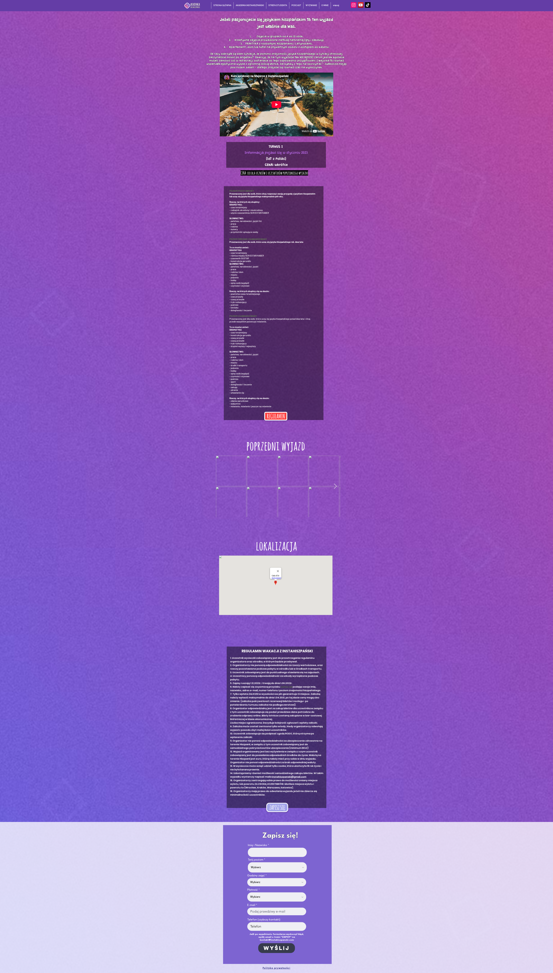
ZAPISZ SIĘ (286, 686)
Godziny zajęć (256, 875)
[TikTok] (368, 5)
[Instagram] (353, 5)
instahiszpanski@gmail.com (289, 776)
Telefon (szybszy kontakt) (263, 919)
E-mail (251, 905)
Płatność (252, 889)
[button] (249, 5)
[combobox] (277, 867)
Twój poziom (255, 859)
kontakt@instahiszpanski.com (277, 940)
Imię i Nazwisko (257, 845)
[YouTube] (360, 5)
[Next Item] (335, 486)
